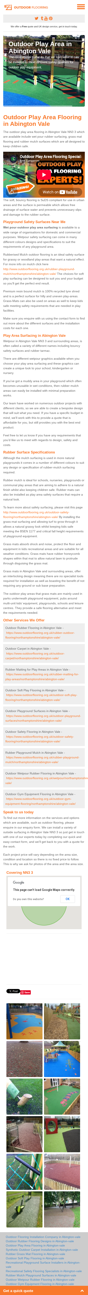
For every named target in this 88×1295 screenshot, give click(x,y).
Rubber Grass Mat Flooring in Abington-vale (35, 1254)
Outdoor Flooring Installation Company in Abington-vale (43, 1237)
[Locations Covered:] (5, 6)
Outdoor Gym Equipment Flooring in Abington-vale (40, 1284)
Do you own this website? (28, 899)
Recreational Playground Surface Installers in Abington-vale (43, 1265)
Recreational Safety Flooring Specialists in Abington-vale (44, 1271)
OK (68, 899)
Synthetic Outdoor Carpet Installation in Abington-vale (42, 1249)
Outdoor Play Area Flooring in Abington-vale (35, 1245)
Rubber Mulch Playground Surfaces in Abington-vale (41, 1275)
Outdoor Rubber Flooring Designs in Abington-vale (40, 1241)
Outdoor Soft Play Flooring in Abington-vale (35, 1258)
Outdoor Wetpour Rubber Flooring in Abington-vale (40, 1279)
